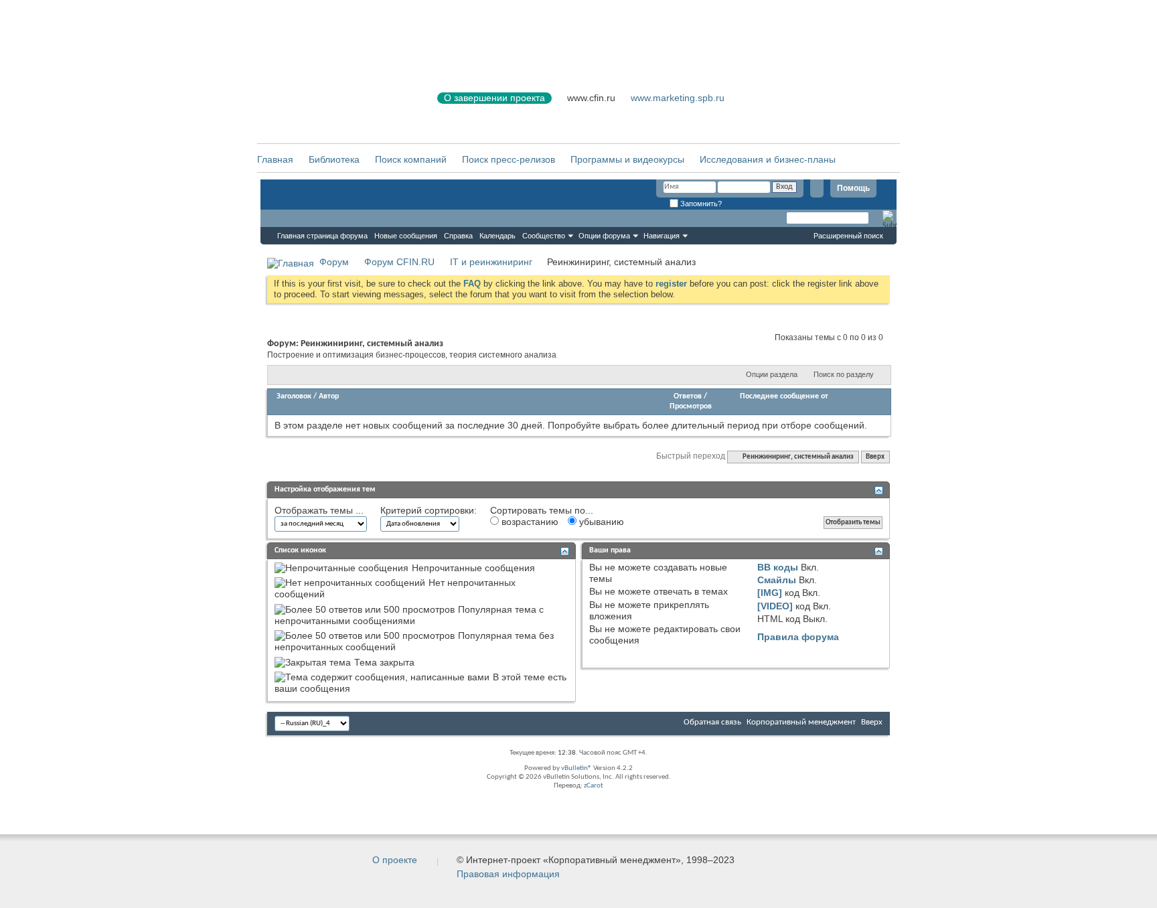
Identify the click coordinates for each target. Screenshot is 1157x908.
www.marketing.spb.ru (677, 97)
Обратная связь (712, 722)
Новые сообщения (405, 236)
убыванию (600, 521)
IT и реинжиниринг (491, 261)
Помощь (853, 188)
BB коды (777, 567)
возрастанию (528, 521)
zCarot (593, 785)
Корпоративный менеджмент (801, 722)
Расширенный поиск (848, 236)
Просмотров (691, 406)
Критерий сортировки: (428, 510)
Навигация (661, 236)
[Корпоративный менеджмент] (334, 106)
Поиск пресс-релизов (508, 159)
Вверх (875, 457)
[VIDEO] (775, 606)
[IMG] (769, 592)
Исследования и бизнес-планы (768, 159)
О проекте (394, 859)
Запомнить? (700, 204)
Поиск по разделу (844, 374)
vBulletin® (576, 768)
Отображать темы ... (319, 510)
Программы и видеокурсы (627, 159)
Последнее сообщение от (784, 396)
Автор (329, 396)
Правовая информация (508, 873)
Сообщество (543, 236)
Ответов (688, 396)
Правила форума (798, 636)
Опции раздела (771, 374)
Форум (287, 218)
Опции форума (604, 236)
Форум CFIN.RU (399, 261)
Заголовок (294, 396)
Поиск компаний (411, 159)
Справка (458, 236)
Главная (275, 159)
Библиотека (334, 159)
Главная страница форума (322, 236)
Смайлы (776, 580)
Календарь (497, 236)
